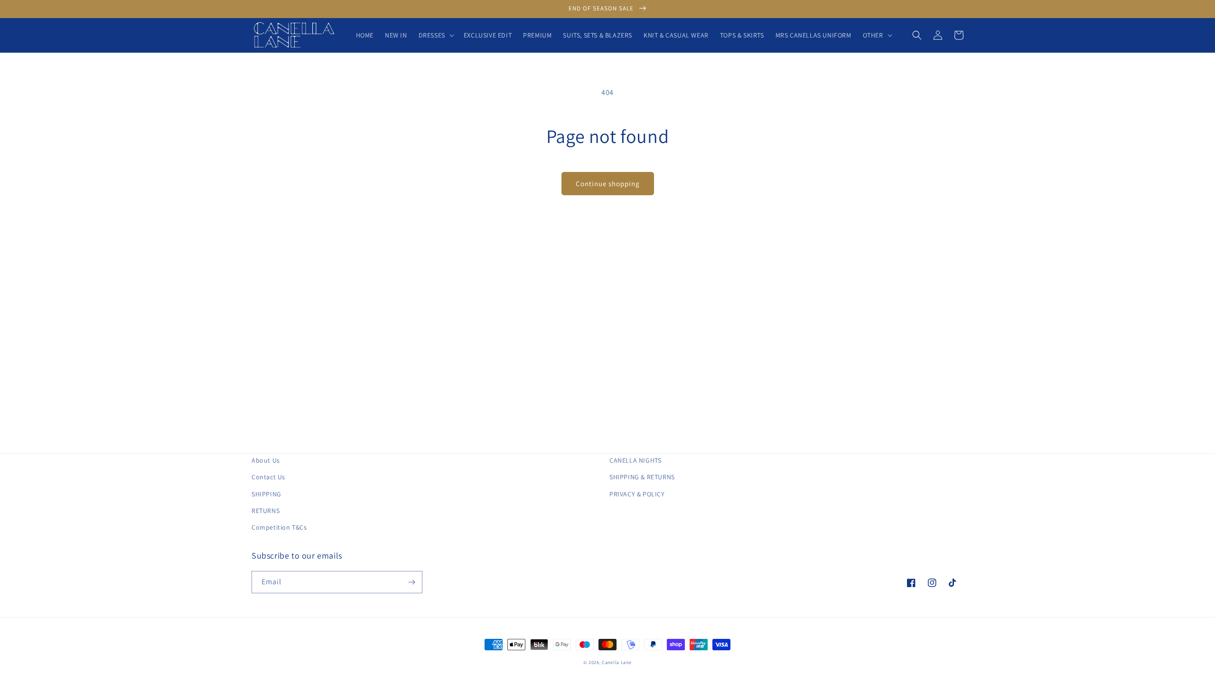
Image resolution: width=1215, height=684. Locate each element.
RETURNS (266, 510)
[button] (435, 35)
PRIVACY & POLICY (637, 494)
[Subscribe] (411, 582)
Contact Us (268, 477)
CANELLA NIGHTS (635, 460)
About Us (266, 460)
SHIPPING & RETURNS (642, 477)
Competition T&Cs (279, 527)
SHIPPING (266, 494)
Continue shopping (608, 183)
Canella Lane (616, 662)
